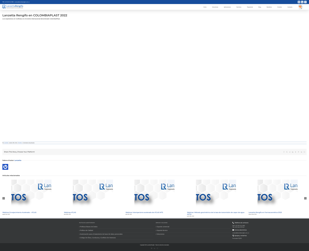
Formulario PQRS (237, 238)
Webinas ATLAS (70, 212)
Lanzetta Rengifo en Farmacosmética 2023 (265, 212)
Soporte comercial (163, 227)
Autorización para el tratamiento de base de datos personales (101, 234)
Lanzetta (6, 142)
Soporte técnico (162, 230)
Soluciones (160, 234)
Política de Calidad (86, 230)
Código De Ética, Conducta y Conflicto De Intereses (98, 238)
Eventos (20, 142)
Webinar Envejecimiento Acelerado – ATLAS (19, 212)
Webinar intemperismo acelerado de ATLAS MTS (144, 212)
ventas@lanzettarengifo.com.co (22, 2)
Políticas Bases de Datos (88, 227)
